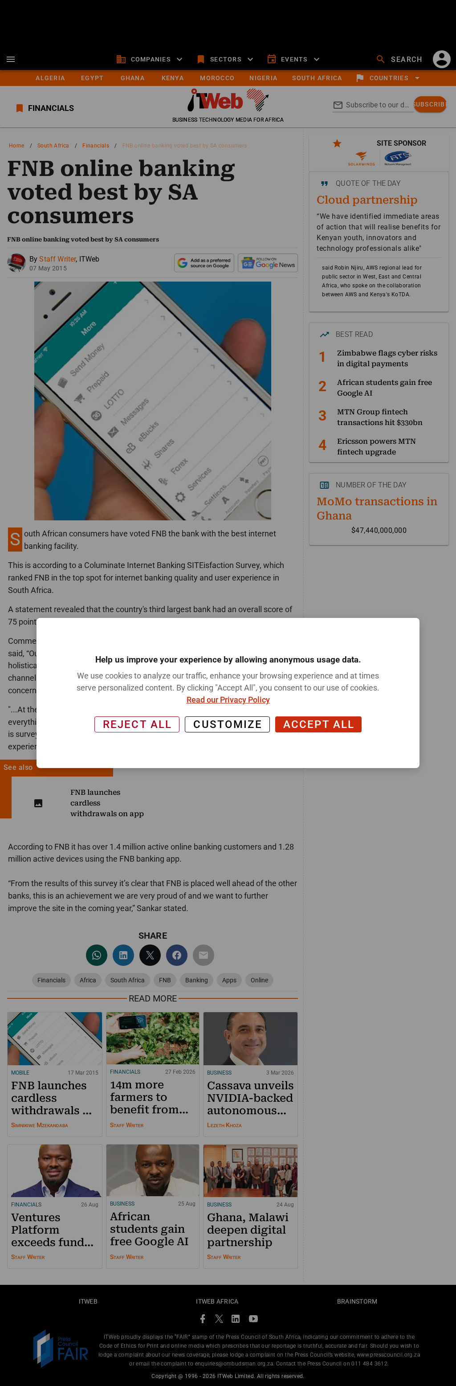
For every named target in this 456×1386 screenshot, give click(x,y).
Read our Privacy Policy (228, 699)
